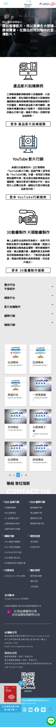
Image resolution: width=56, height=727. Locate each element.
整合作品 (9, 285)
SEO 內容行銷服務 (12, 547)
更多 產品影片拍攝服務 (28, 124)
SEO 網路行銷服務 (12, 541)
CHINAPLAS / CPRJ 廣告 (14, 575)
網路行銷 (9, 325)
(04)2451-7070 (11, 642)
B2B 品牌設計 (10, 512)
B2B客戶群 (35, 547)
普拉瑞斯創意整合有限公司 (34, 700)
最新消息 (34, 581)
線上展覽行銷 (36, 512)
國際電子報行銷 (37, 523)
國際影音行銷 (36, 518)
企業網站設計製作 (12, 523)
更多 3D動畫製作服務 (28, 270)
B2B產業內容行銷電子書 (14, 562)
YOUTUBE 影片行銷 (12, 552)
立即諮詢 (34, 586)
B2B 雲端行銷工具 (12, 557)
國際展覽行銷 (36, 507)
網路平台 (9, 298)
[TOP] (52, 709)
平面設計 (9, 289)
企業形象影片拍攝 (12, 528)
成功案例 (34, 541)
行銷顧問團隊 (10, 507)
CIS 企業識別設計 (11, 518)
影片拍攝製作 (12, 307)
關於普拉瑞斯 (36, 575)
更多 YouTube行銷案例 (28, 197)
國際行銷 (9, 316)
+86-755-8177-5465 (13, 667)
